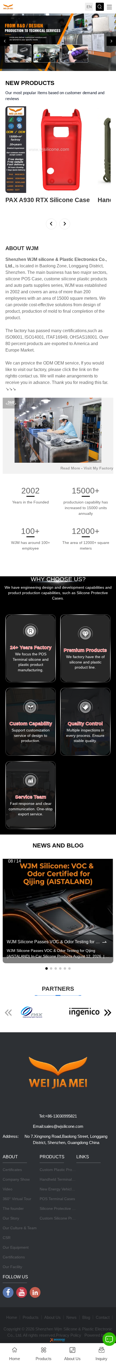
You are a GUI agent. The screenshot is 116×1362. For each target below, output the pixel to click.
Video (7, 1247)
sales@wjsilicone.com (63, 1185)
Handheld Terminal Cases (62, 1238)
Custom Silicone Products (61, 1277)
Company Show (16, 1238)
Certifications (14, 1315)
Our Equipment (16, 1306)
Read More (70, 527)
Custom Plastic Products (60, 1228)
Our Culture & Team (20, 1286)
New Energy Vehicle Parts (62, 1247)
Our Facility (12, 1325)
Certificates (12, 1228)
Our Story (11, 1277)
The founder (13, 1267)
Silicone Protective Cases (61, 1267)
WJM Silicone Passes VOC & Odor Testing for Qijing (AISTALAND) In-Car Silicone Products (54, 1000)
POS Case (31, 337)
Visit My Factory (98, 527)
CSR (7, 1296)
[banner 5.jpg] (58, 71)
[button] (4, 70)
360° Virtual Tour (17, 1257)
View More (14, 266)
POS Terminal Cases (57, 1257)
